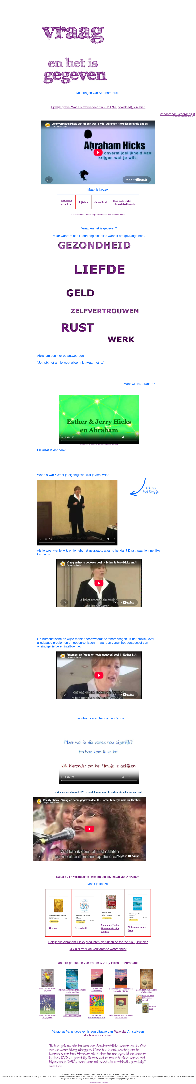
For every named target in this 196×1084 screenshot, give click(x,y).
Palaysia (120, 1031)
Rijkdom (83, 202)
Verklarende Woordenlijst (177, 114)
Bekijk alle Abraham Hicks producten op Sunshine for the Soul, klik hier (98, 942)
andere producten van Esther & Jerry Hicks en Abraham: (98, 963)
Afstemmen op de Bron (66, 202)
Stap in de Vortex (122, 201)
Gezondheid (100, 202)
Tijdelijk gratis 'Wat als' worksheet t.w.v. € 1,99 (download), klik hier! (98, 107)
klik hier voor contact (98, 1035)
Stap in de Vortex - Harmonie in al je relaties (111, 928)
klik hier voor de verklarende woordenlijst (98, 949)
